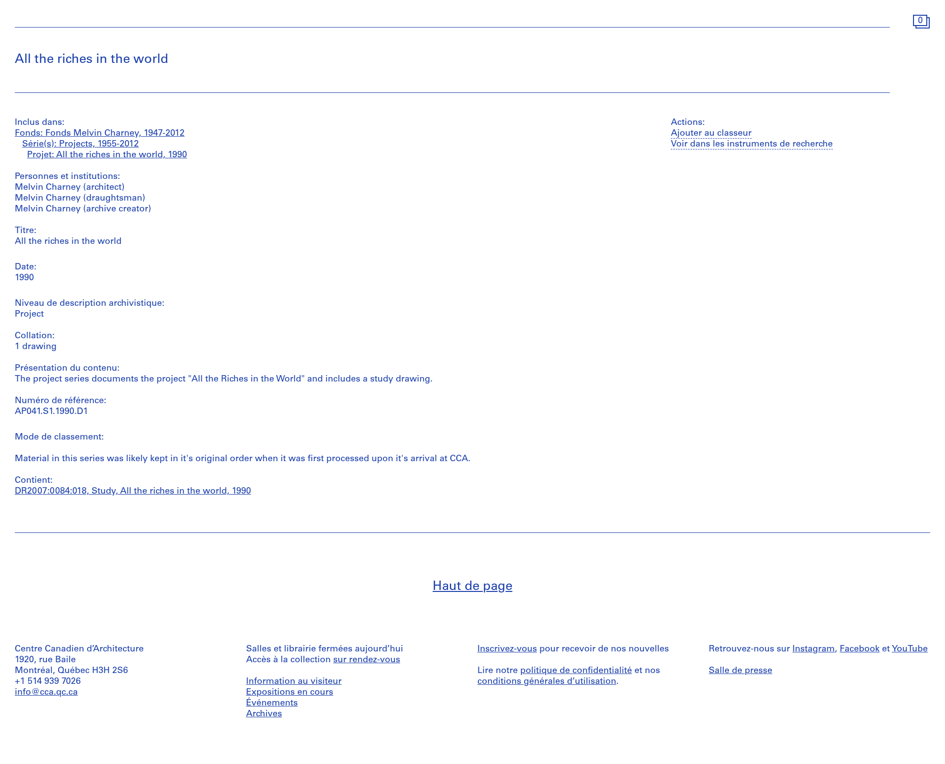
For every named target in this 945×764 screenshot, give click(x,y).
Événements (272, 703)
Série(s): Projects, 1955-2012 (80, 144)
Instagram (813, 649)
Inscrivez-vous (507, 649)
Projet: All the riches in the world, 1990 (107, 155)
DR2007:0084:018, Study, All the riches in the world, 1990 (133, 491)
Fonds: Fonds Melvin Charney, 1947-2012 (100, 133)
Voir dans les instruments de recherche (752, 144)
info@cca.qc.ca (46, 692)
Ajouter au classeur (711, 133)
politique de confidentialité (576, 671)
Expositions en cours (289, 692)
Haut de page (472, 586)
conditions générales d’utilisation (546, 681)
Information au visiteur (294, 681)
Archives (264, 714)
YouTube (910, 649)
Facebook (860, 649)
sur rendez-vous (366, 660)
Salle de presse (740, 671)
